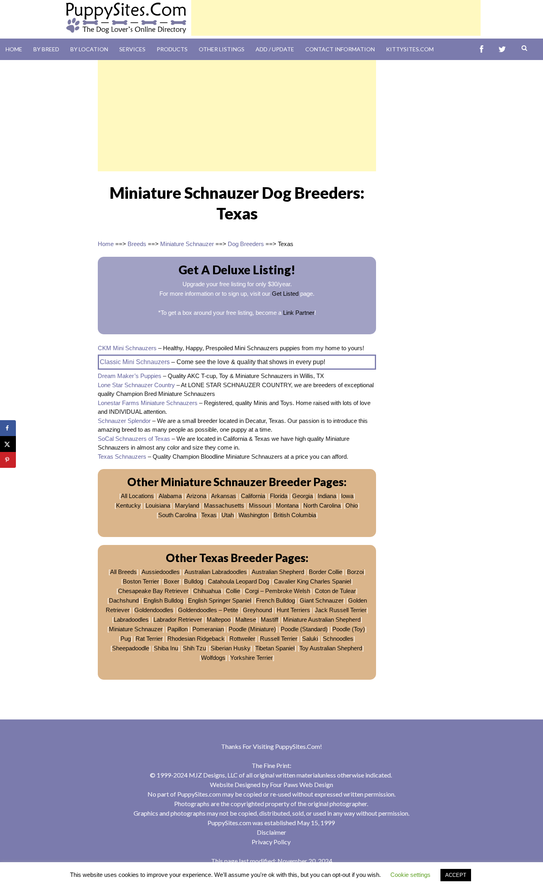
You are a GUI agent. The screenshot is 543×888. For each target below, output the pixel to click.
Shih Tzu (194, 648)
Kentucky (128, 505)
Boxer (171, 581)
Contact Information (340, 49)
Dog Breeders (246, 243)
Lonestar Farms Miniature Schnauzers (148, 402)
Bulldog (193, 581)
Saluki (310, 638)
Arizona (196, 495)
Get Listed (285, 293)
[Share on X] (8, 444)
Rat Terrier (149, 638)
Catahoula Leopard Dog (238, 581)
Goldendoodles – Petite (208, 610)
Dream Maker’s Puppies (129, 375)
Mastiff (269, 619)
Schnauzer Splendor (124, 420)
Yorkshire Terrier (251, 657)
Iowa (347, 495)
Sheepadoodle (130, 648)
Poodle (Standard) (304, 629)
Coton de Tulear (335, 590)
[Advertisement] (336, 18)
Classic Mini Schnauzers (135, 362)
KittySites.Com (410, 49)
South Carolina (177, 515)
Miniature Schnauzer (187, 243)
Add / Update (275, 49)
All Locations (137, 495)
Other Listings (221, 49)
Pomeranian (208, 629)
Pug (125, 638)
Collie (233, 590)
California (253, 495)
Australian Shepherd (278, 571)
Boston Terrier (141, 581)
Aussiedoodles (161, 571)
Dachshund (124, 600)
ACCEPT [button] (455, 875)
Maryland (187, 505)
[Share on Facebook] (8, 428)
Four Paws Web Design (301, 784)
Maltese (245, 619)
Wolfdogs (213, 657)
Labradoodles (131, 619)
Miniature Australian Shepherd (322, 619)
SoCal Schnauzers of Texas (134, 438)
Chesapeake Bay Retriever (153, 590)
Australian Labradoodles (215, 571)
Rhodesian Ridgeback (196, 638)
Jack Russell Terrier (341, 610)
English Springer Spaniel (219, 600)
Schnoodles (338, 638)
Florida (278, 495)
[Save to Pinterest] (8, 460)
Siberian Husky (230, 648)
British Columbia (294, 515)
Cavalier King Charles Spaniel (312, 581)
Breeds (137, 243)
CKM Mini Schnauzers (127, 348)
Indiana (327, 495)
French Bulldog (275, 600)
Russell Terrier (278, 638)
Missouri (260, 505)
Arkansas (223, 495)
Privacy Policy (271, 841)
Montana (287, 505)
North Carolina (322, 505)
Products (172, 49)
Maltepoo (219, 619)
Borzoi (355, 571)
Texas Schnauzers (122, 456)
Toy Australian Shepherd (330, 648)
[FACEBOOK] (481, 49)
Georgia (302, 495)
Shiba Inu (166, 648)
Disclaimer (271, 832)
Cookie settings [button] (410, 874)
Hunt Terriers (293, 610)
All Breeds (123, 571)
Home (14, 49)
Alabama (170, 495)
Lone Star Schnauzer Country (136, 385)
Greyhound (257, 610)
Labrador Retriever (177, 619)
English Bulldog (163, 600)
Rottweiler (242, 638)
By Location (89, 49)
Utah (227, 515)
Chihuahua (207, 590)
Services (132, 49)
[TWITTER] (502, 49)
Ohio (351, 505)
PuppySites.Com (297, 746)
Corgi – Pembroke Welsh (277, 590)
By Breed (46, 49)
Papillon (177, 629)
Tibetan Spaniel (275, 648)
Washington (254, 515)
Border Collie (325, 571)
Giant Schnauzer (321, 600)
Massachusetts (224, 505)
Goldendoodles (153, 610)
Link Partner (298, 312)
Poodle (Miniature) (252, 629)
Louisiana (157, 505)
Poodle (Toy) (348, 629)
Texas (209, 515)
